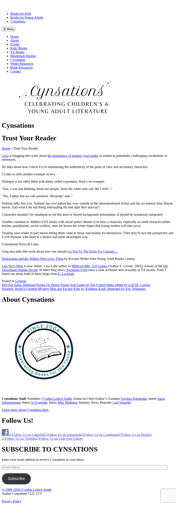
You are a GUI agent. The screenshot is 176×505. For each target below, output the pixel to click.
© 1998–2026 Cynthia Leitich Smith (26, 489)
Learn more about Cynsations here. (25, 410)
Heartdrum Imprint (23, 56)
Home (14, 36)
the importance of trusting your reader (72, 156)
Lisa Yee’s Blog (12, 266)
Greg (5, 156)
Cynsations (17, 21)
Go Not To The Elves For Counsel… (92, 251)
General (20, 281)
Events (15, 44)
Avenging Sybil (76, 270)
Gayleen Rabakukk (134, 398)
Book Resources (21, 67)
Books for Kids (20, 13)
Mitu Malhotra (67, 402)
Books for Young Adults (26, 17)
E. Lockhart (66, 274)
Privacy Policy (11, 501)
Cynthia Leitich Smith (57, 398)
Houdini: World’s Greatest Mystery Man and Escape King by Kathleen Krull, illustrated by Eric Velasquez (74, 289)
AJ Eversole (39, 402)
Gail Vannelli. (121, 402)
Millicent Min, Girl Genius (89, 266)
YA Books (17, 52)
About (14, 40)
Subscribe (16, 478)
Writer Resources (21, 63)
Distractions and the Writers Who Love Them (32, 259)
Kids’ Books (18, 48)
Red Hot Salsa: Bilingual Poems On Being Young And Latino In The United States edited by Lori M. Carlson (76, 285)
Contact (15, 71)
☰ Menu (8, 29)
